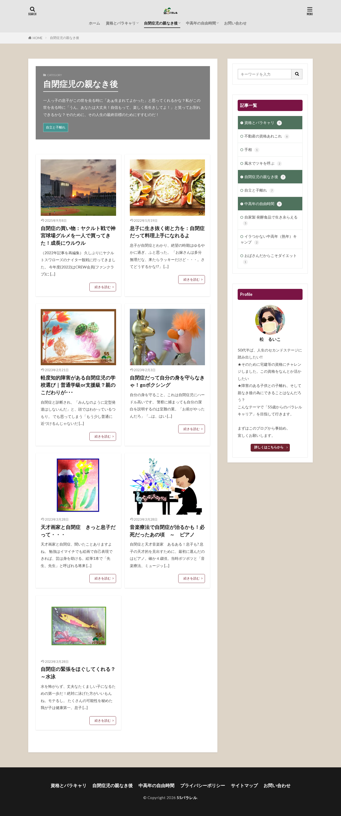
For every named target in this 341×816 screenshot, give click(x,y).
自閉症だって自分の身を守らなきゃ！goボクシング (167, 381)
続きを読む (103, 287)
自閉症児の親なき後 (161, 23)
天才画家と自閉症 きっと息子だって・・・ (78, 530)
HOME (37, 38)
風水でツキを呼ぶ (262, 163)
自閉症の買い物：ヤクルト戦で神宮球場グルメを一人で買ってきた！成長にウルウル (78, 235)
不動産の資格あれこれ (266, 136)
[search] (297, 74)
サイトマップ (244, 785)
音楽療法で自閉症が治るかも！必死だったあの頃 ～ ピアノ (167, 530)
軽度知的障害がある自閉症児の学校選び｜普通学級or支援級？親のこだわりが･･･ (78, 384)
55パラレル (187, 797)
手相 (251, 149)
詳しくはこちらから (269, 447)
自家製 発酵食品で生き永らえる (271, 220)
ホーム (94, 23)
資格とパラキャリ (121, 23)
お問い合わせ (235, 23)
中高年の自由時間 (201, 23)
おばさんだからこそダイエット (270, 258)
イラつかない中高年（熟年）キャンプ (268, 239)
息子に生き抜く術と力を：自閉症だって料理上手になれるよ (167, 231)
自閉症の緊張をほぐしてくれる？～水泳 (78, 672)
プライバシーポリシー (202, 785)
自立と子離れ (55, 127)
